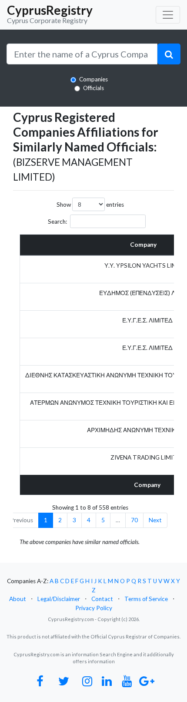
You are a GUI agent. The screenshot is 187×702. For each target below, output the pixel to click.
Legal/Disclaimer (58, 598)
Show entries (90, 204)
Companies (93, 79)
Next (155, 520)
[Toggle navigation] (168, 15)
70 (134, 520)
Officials (93, 87)
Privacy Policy (93, 608)
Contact (102, 598)
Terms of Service (146, 598)
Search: (57, 221)
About (17, 598)
